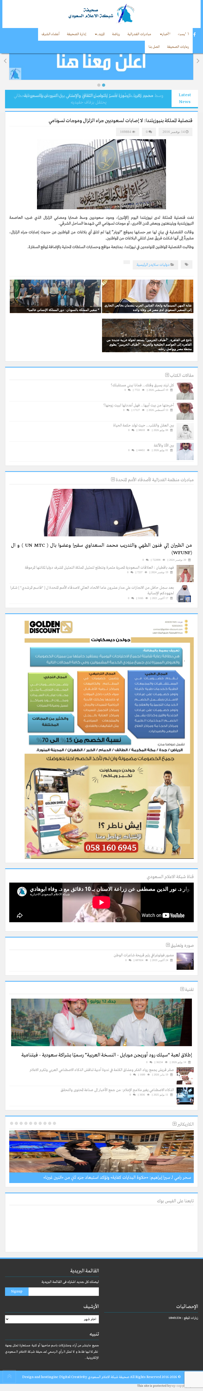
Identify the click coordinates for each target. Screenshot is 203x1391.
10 (11, 1123)
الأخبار (166, 34)
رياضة (116, 34)
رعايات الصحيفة (178, 47)
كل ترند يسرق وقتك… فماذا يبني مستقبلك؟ (142, 385)
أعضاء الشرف (50, 34)
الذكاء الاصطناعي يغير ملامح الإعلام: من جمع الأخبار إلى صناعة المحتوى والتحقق (117, 1090)
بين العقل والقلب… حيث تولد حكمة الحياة (143, 425)
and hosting (43, 1377)
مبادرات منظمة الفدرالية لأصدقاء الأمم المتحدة (154, 480)
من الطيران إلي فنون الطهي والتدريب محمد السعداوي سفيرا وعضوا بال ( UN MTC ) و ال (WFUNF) (101, 549)
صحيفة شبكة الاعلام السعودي (108, 1377)
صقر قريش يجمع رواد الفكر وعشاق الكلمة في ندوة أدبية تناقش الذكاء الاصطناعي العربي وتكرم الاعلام (102, 1070)
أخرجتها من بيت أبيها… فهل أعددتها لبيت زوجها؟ (138, 405)
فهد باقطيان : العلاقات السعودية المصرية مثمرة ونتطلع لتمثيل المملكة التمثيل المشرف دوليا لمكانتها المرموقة (99, 567)
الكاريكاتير (185, 1124)
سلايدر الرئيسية (148, 264)
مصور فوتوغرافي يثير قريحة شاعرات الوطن (144, 955)
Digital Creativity (73, 1377)
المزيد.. (101, 34)
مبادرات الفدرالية (139, 34)
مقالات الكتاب (181, 375)
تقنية (189, 990)
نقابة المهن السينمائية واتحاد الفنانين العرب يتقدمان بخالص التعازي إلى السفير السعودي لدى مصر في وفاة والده (148, 307)
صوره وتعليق (182, 945)
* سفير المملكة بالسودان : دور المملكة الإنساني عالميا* (63, 310)
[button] (98, 85)
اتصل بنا (154, 47)
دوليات (164, 264)
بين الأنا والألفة (164, 445)
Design (28, 1377)
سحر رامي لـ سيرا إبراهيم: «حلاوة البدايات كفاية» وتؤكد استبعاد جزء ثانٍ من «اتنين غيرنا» (117, 1177)
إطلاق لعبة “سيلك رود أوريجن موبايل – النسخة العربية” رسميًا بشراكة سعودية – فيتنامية (106, 1055)
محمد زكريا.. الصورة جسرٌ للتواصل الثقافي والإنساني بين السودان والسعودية (88, 96)
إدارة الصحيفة (76, 34)
